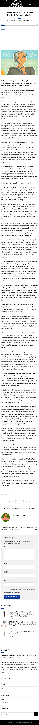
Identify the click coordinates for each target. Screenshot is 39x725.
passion (3, 209)
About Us (4, 692)
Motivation (19, 10)
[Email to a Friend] (21, 501)
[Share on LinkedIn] (28, 501)
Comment (7, 547)
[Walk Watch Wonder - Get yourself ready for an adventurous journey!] (16, 3)
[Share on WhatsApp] (10, 501)
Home (3, 684)
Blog (2, 699)
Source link (5, 495)
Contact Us (5, 695)
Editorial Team (27, 20)
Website (6, 581)
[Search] (35, 3)
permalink (33, 508)
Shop (3, 688)
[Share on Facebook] (14, 501)
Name (6, 563)
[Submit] (36, 714)
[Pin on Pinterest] (24, 501)
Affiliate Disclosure (7, 703)
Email (6, 572)
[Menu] (2, 3)
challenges (19, 92)
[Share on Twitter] (17, 501)
